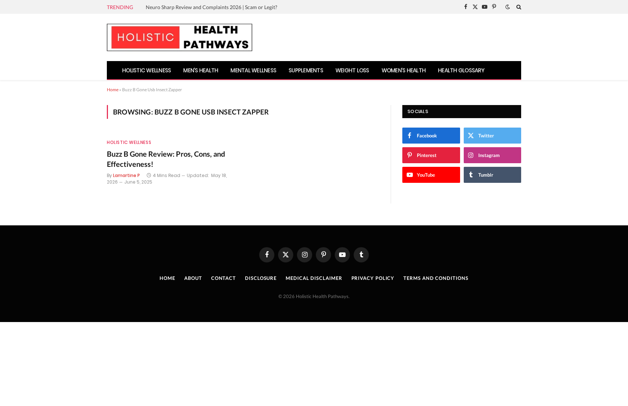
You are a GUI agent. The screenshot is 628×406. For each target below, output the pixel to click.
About (193, 278)
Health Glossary (461, 70)
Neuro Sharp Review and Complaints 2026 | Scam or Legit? (211, 7)
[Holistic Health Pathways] (179, 37)
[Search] (518, 7)
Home (112, 89)
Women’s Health (404, 70)
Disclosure (261, 278)
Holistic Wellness (146, 70)
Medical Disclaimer (314, 278)
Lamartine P (126, 175)
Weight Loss (352, 70)
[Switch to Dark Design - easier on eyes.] (508, 6)
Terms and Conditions (435, 278)
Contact (223, 278)
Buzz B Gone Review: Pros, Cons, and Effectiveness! (166, 158)
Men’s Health (200, 70)
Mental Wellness (253, 70)
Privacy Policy (373, 278)
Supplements (306, 70)
